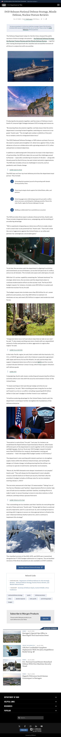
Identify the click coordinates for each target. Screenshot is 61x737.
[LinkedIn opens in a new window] (36, 726)
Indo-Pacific (33, 598)
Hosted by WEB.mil (30, 735)
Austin (28, 595)
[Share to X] (44, 19)
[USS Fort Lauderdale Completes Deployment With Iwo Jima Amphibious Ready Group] (30, 650)
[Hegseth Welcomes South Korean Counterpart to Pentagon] (30, 679)
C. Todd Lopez (28, 19)
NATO (39, 362)
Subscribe (45, 618)
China (9, 598)
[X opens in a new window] (19, 726)
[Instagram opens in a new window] (30, 726)
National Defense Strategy (15, 595)
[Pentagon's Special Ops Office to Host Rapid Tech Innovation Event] (30, 636)
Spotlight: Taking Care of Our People (17, 500)
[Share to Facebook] (41, 19)
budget (10, 602)
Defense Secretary (40, 595)
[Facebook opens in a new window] (25, 726)
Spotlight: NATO (13, 371)
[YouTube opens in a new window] (41, 726)
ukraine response (20, 598)
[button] (58, 5)
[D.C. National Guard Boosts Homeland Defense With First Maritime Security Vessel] (30, 665)
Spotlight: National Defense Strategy (29, 567)
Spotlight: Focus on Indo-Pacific (16, 350)
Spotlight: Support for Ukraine (16, 169)
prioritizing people (46, 598)
